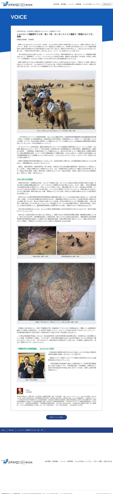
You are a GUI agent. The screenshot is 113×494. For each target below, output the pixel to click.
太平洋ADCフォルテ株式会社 (17, 4)
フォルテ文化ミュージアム (91, 4)
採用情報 (78, 4)
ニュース (71, 4)
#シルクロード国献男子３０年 (50, 31)
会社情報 (56, 4)
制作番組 (63, 4)
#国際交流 (37, 31)
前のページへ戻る (56, 417)
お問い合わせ (107, 4)
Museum (11, 430)
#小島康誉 (30, 31)
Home (3, 430)
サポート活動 (97, 461)
